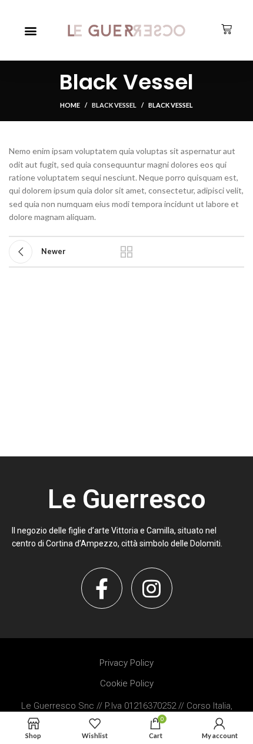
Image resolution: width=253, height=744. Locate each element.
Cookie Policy (127, 683)
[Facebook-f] (101, 588)
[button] (30, 30)
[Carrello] (226, 29)
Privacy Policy (126, 663)
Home (70, 105)
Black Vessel (114, 105)
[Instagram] (151, 588)
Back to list (126, 251)
